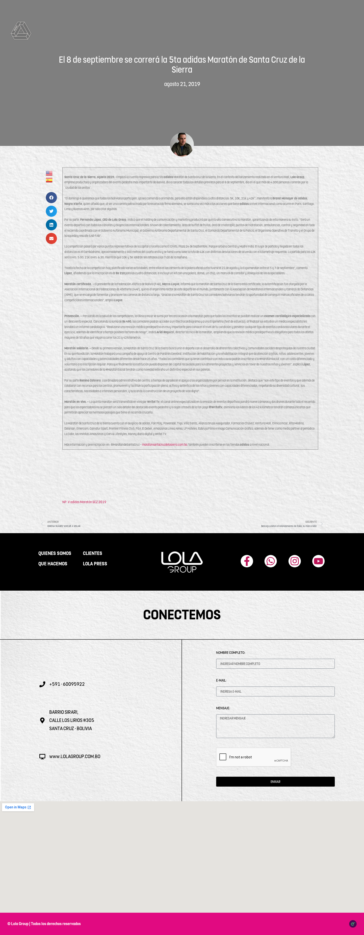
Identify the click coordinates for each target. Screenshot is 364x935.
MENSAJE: (223, 708)
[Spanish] (49, 180)
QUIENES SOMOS (54, 553)
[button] (51, 197)
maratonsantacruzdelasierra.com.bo (164, 444)
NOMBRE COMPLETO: (230, 653)
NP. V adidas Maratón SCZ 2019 (84, 502)
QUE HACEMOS (52, 564)
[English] (49, 173)
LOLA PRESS (95, 564)
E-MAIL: (221, 680)
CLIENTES (92, 553)
